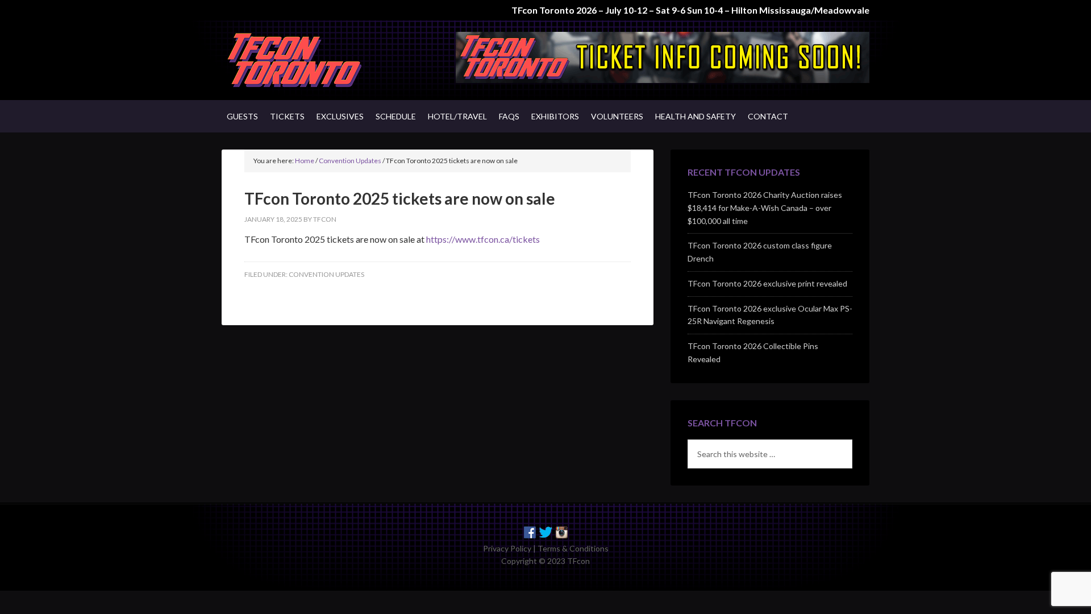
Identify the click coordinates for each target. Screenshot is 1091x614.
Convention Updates (326, 274)
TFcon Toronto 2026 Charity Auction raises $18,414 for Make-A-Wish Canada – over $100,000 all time (765, 208)
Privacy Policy (507, 548)
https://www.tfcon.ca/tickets (483, 239)
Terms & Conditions (573, 548)
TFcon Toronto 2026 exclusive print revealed (767, 283)
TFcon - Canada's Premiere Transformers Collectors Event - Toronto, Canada (318, 60)
